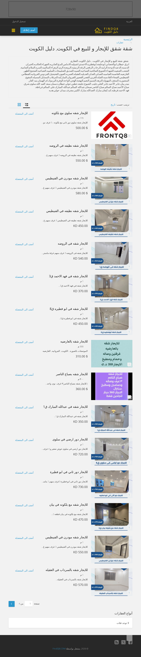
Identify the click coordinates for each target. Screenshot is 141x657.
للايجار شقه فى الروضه (73, 243)
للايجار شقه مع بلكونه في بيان (68, 504)
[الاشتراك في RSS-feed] (117, 642)
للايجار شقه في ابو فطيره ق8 (69, 309)
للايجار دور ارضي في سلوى (70, 439)
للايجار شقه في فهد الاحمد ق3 (68, 276)
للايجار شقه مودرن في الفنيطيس (66, 178)
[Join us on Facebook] (130, 642)
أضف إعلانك (29, 30)
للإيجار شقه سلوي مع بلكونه (70, 113)
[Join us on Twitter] (123, 642)
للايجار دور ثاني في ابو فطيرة (69, 472)
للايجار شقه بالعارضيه (74, 341)
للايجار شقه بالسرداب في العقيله (67, 570)
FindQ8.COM (59, 648)
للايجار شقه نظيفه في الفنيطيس (67, 211)
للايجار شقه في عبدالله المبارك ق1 (65, 407)
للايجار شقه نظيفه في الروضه (68, 145)
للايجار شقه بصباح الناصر (72, 374)
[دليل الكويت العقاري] (113, 30)
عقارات (119, 42)
